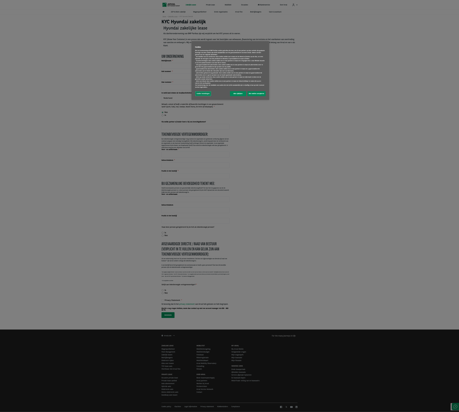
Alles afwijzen (238, 93)
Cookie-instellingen (203, 93)
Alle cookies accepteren (256, 93)
